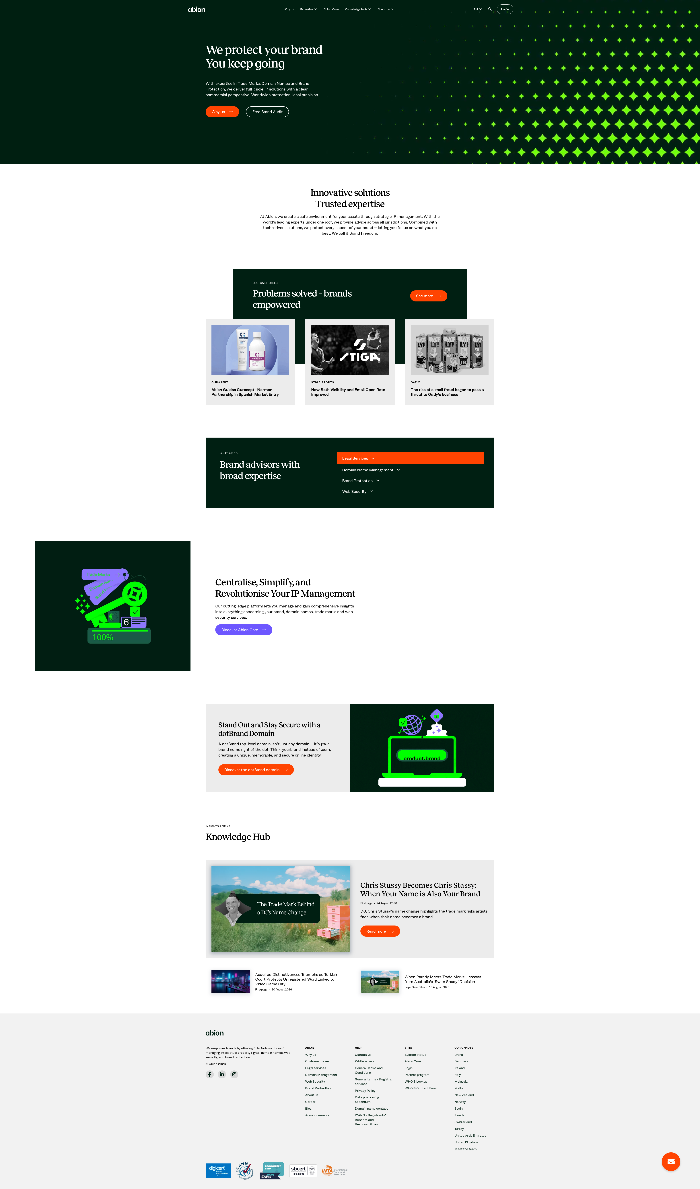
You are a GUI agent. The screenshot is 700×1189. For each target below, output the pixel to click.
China (458, 1055)
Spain (458, 1108)
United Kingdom (466, 1142)
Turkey (459, 1129)
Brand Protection (318, 1088)
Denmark (461, 1061)
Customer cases (317, 1061)
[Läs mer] (250, 362)
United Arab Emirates (470, 1135)
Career (310, 1102)
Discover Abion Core (239, 629)
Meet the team (465, 1149)
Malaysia (461, 1081)
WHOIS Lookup (416, 1081)
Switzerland (463, 1122)
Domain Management (321, 1075)
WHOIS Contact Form (421, 1088)
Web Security (315, 1081)
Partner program (417, 1075)
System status (415, 1055)
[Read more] (350, 909)
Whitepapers (364, 1061)
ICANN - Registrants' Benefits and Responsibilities (370, 1119)
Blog (308, 1108)
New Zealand (464, 1095)
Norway (460, 1102)
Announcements (317, 1115)
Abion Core (331, 9)
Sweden (460, 1115)
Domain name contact (371, 1108)
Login (505, 9)
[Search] (490, 9)
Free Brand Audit (267, 111)
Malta (458, 1088)
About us (311, 1095)
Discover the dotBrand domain (252, 769)
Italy (457, 1075)
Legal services (315, 1068)
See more (424, 295)
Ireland (459, 1068)
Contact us (363, 1055)
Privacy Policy (365, 1090)
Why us (289, 9)
